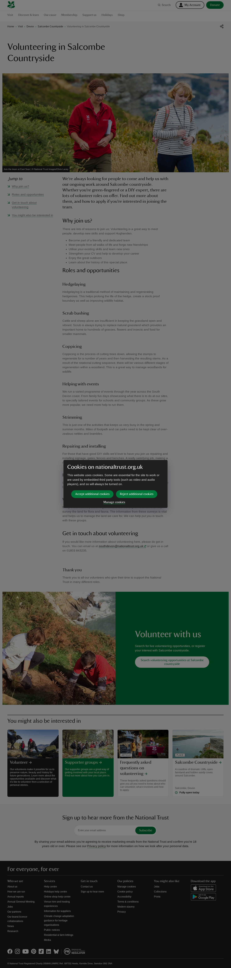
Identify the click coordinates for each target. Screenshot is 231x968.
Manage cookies (114, 502)
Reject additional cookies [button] (136, 494)
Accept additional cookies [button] (92, 494)
